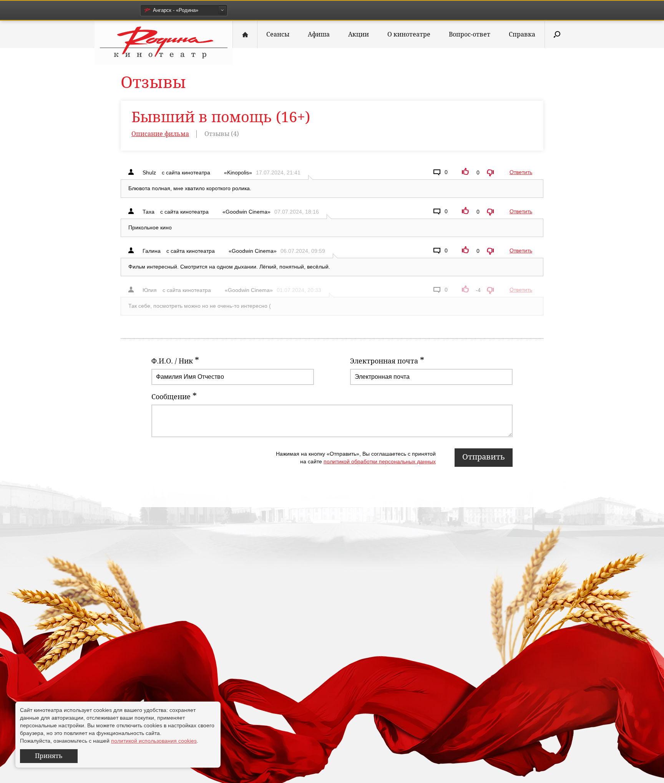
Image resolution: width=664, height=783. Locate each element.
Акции (358, 34)
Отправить (483, 456)
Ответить (521, 172)
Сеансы (277, 34)
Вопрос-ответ (469, 34)
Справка (522, 34)
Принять (49, 756)
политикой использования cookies (154, 741)
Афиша (319, 34)
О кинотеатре (408, 34)
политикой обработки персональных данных (380, 461)
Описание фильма (160, 134)
